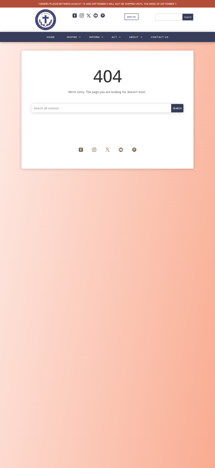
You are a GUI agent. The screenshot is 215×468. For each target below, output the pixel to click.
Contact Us (159, 37)
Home (51, 37)
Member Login (131, 25)
